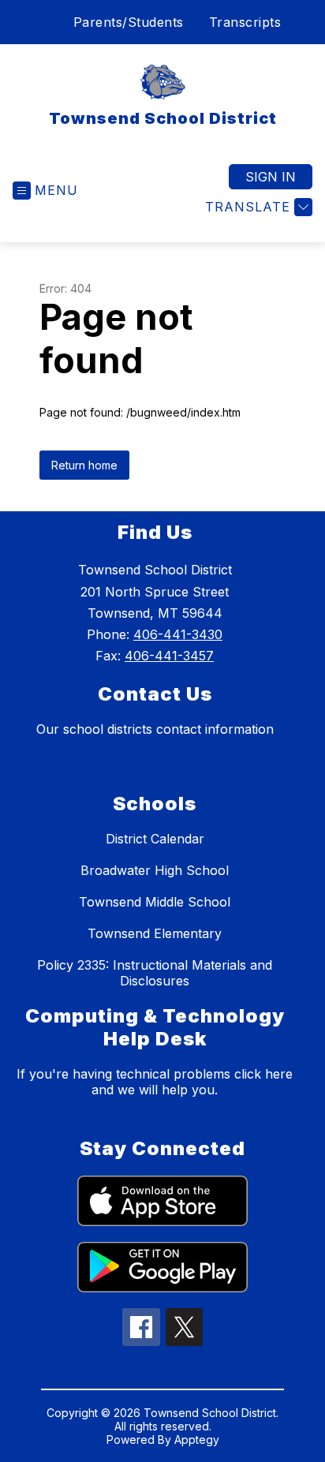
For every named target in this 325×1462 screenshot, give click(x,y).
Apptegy (196, 1439)
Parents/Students (128, 22)
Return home (84, 465)
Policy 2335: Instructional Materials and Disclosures (154, 973)
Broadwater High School (154, 870)
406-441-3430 (177, 634)
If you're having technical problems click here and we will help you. (155, 1081)
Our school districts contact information (155, 729)
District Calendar (155, 839)
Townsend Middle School (154, 902)
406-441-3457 (169, 656)
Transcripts (245, 22)
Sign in (270, 177)
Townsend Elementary (155, 933)
